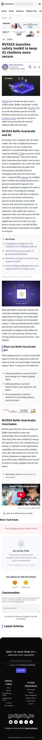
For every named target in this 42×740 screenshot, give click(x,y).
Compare (9, 703)
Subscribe (21, 670)
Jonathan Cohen (9, 118)
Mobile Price (31, 11)
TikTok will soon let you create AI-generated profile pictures (19, 253)
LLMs (21, 153)
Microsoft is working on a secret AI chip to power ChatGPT (21, 260)
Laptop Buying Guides (6, 699)
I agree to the (22, 665)
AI (10, 18)
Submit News (31, 690)
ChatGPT (31, 108)
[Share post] (39, 67)
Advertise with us (30, 698)
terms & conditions (28, 665)
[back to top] (37, 734)
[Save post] (34, 67)
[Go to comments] (30, 67)
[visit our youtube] (11, 722)
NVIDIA (9, 39)
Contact (30, 704)
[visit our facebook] (21, 722)
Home (4, 11)
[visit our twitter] (26, 722)
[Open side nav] (39, 4)
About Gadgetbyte (31, 695)
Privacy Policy (19, 602)
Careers (30, 692)
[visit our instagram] (16, 722)
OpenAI (24, 177)
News (11, 11)
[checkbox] (8, 665)
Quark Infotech (31, 728)
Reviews (20, 11)
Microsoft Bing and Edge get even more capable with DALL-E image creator (22, 267)
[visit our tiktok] (31, 722)
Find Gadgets (8, 706)
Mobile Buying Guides (6, 694)
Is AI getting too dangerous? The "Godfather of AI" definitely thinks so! (21, 245)
